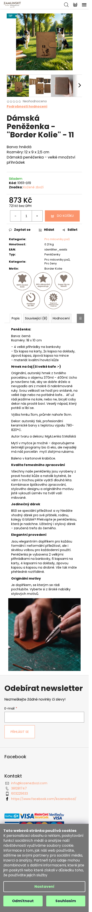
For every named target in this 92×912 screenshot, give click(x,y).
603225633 (19, 793)
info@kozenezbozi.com (29, 783)
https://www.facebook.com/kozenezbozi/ (43, 799)
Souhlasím (65, 900)
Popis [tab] (16, 318)
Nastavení (44, 886)
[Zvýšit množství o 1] (37, 216)
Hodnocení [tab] (61, 318)
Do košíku (65, 215)
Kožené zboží (33, 187)
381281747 (19, 788)
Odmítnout (23, 900)
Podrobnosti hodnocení (27, 106)
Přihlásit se (19, 732)
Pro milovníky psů (57, 239)
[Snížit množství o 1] (15, 216)
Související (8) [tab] (36, 318)
